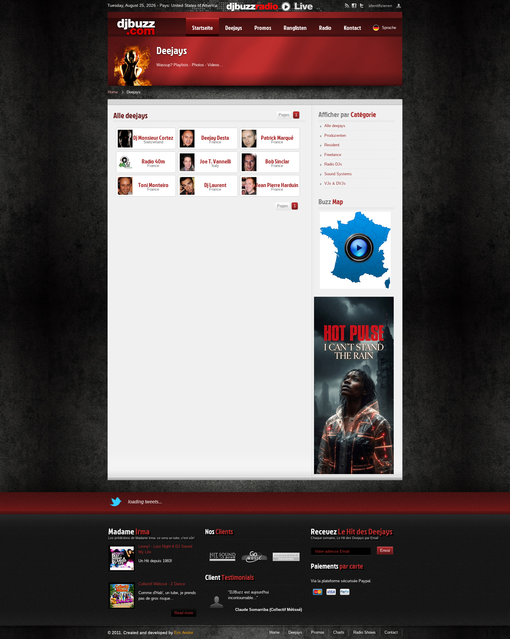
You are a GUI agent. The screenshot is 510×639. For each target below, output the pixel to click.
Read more (183, 613)
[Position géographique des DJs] (355, 249)
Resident (331, 145)
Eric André (183, 632)
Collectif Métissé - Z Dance (161, 584)
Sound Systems (338, 174)
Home (113, 92)
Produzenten (335, 135)
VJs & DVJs (335, 183)
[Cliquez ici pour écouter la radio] (269, 6)
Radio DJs (333, 164)
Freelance (332, 155)
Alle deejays (334, 126)
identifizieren (380, 5)
